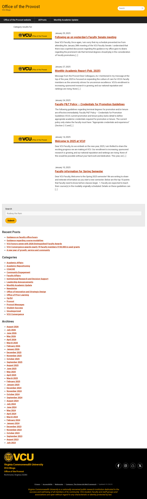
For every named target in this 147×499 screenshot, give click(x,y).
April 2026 (11, 339)
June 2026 (11, 333)
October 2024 (13, 394)
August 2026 (12, 326)
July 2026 (11, 330)
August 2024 (12, 401)
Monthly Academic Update (66, 20)
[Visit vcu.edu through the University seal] (36, 458)
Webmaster (59, 484)
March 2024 (12, 417)
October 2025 (13, 359)
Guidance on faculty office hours (22, 237)
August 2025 (12, 365)
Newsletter (12, 288)
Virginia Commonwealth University (23, 464)
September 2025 (14, 362)
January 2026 (13, 349)
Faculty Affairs (14, 275)
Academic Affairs (15, 262)
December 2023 (14, 426)
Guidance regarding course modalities (25, 240)
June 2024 (11, 407)
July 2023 (11, 442)
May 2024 (11, 410)
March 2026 (12, 343)
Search (122, 8)
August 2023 (12, 439)
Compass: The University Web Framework (81, 484)
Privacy (37, 484)
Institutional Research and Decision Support (27, 279)
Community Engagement (18, 272)
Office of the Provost (21, 6)
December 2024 (14, 388)
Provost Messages (15, 304)
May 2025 (11, 372)
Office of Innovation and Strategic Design (26, 291)
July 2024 (11, 404)
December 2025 (14, 352)
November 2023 (14, 430)
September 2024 (14, 397)
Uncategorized (14, 311)
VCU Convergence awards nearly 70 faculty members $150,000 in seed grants (43, 247)
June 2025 (11, 368)
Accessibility (47, 484)
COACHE (11, 269)
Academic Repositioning (18, 266)
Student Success (15, 308)
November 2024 (14, 391)
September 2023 (14, 436)
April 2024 (11, 413)
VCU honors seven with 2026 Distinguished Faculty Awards (34, 243)
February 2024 (13, 420)
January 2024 (13, 423)
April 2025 (11, 375)
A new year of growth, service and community (28, 250)
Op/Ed (10, 298)
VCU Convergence (15, 314)
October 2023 (13, 433)
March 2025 (12, 378)
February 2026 (13, 346)
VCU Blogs (9, 468)
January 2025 (13, 384)
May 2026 (11, 336)
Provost (10, 301)
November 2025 (14, 355)
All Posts (42, 20)
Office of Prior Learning (18, 295)
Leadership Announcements (20, 282)
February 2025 (13, 381)
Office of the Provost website (17, 20)
